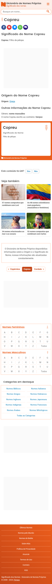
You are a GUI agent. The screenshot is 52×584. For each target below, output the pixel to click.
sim (28, 171)
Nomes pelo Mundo (26, 533)
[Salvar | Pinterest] (9, 27)
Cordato (38, 269)
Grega (12, 101)
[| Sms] (25, 27)
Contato (26, 565)
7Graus (16, 580)
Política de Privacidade (26, 549)
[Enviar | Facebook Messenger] (14, 27)
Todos (44, 346)
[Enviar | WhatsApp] (20, 27)
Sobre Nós (26, 544)
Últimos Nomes (26, 528)
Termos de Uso (26, 560)
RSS (26, 570)
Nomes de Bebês (26, 538)
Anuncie (26, 554)
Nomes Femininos (13, 327)
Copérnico (15, 269)
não (36, 171)
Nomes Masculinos (14, 352)
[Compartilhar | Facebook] (3, 27)
